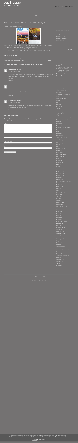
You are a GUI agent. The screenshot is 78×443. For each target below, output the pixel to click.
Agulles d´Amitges (61, 89)
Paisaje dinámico (60, 202)
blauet (58, 104)
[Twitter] (33, 276)
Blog (62, 6)
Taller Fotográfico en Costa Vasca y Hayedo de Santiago (64, 68)
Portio (57, 215)
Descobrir (58, 121)
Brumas (58, 106)
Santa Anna (59, 231)
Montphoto (59, 175)
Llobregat (58, 162)
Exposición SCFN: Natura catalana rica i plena (14, 60)
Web (5, 146)
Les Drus (58, 158)
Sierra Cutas (59, 237)
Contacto (71, 6)
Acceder (58, 35)
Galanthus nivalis (60, 137)
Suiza (57, 248)
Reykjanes (59, 223)
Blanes (58, 102)
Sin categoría (59, 239)
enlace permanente (34, 57)
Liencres (58, 160)
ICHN (57, 145)
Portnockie (59, 217)
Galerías (57, 6)
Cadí (57, 108)
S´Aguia (58, 229)
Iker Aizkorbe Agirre (14, 100)
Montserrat (59, 179)
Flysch (58, 131)
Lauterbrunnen (60, 154)
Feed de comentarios (61, 38)
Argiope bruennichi (61, 98)
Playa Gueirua (60, 208)
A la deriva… (49, 60)
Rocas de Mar (59, 227)
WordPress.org (60, 40)
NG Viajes (23, 57)
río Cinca (58, 225)
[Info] (39, 277)
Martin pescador (60, 172)
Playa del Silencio (60, 206)
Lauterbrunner (60, 156)
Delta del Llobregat (61, 119)
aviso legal (34, 280)
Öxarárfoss (59, 200)
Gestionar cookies (42, 439)
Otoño (58, 198)
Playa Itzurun (59, 210)
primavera (59, 219)
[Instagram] (36, 276)
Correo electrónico (8, 141)
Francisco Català (13, 69)
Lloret (57, 164)
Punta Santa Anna (61, 221)
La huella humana (61, 76)
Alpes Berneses (60, 90)
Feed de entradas (60, 36)
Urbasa (58, 257)
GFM (57, 139)
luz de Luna (59, 168)
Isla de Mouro (59, 148)
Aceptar (35, 439)
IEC (57, 146)
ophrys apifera (60, 192)
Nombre (6, 136)
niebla (58, 188)
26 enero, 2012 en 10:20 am (14, 71)
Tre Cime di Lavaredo (61, 255)
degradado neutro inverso (63, 117)
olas (57, 190)
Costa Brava (59, 116)
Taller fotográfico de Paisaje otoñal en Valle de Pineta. (63, 71)
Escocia (58, 125)
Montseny (19, 57)
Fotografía (59, 133)
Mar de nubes (60, 170)
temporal (58, 254)
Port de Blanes (60, 214)
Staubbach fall (60, 246)
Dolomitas (59, 123)
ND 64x (58, 185)
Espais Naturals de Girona (63, 127)
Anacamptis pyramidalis (62, 94)
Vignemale (59, 261)
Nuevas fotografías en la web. (64, 74)
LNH (57, 166)
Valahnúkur (59, 259)
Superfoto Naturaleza (61, 250)
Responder (10, 80)
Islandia (58, 150)
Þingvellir (58, 265)
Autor (66, 6)
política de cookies (42, 280)
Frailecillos (59, 135)
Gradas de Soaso (60, 141)
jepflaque (20, 26)
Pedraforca (59, 204)
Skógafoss (59, 241)
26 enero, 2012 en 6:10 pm (14, 102)
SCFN (57, 235)
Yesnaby (58, 263)
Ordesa (58, 194)
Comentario (7, 123)
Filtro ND (58, 129)
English (44, 276)
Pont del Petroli (60, 212)
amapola (58, 92)
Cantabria (58, 112)
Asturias (58, 100)
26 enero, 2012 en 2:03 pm (14, 87)
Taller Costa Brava (61, 252)
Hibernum (58, 143)
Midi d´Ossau (59, 174)
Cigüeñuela (59, 114)
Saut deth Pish (60, 233)
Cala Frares (59, 110)
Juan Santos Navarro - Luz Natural (18, 86)
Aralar (57, 96)
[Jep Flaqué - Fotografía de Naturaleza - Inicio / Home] (13, 4)
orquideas (58, 196)
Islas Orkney (59, 152)
